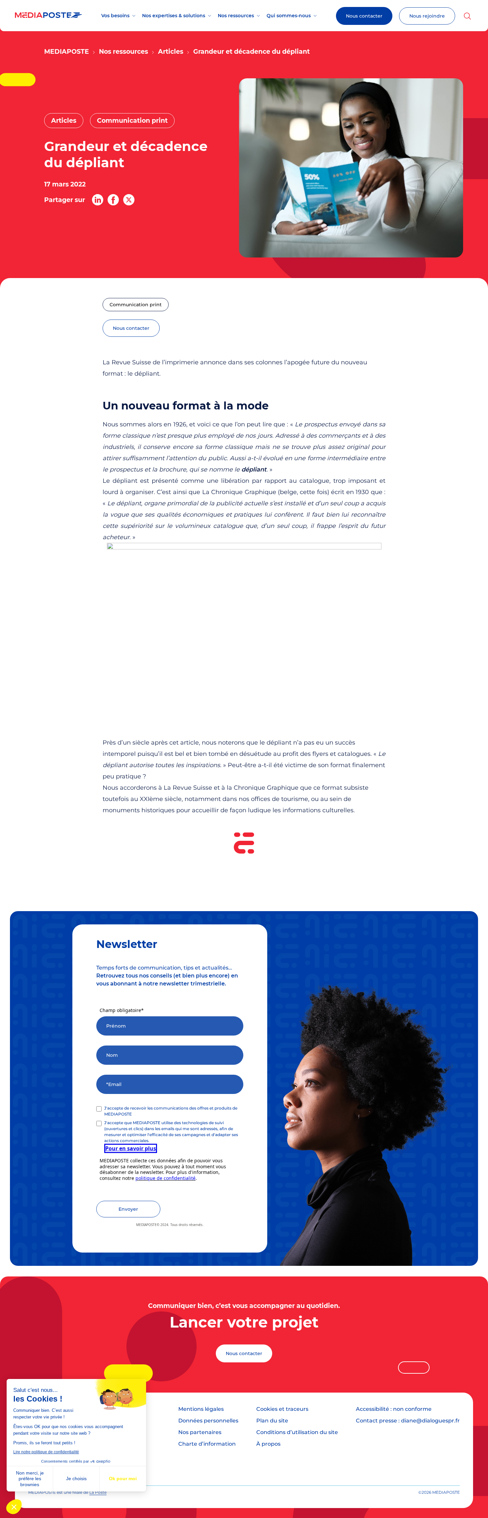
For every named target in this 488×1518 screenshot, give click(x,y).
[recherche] (467, 16)
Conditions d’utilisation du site (297, 1432)
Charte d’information (207, 1444)
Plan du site (272, 1420)
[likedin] (98, 200)
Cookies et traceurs (282, 1409)
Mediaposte (66, 51)
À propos (268, 1444)
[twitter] (129, 200)
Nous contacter (364, 16)
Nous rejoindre (427, 16)
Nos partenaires (199, 1432)
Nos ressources (236, 16)
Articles (170, 51)
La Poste (98, 1492)
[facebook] (113, 200)
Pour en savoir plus (130, 1148)
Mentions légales (201, 1409)
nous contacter (131, 328)
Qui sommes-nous (289, 16)
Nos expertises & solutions (173, 16)
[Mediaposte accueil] (48, 16)
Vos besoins (115, 16)
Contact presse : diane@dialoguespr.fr (408, 1420)
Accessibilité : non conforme (394, 1409)
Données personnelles (208, 1420)
